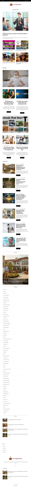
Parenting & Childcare (6, 384)
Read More (8, 157)
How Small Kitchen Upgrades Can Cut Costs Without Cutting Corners (20, 211)
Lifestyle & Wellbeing (6, 378)
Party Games (5, 386)
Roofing (4, 397)
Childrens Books (5, 310)
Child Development (15, 76)
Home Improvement (6, 361)
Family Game (5, 333)
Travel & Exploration (6, 410)
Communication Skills (6, 316)
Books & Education (5, 306)
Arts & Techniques (5, 297)
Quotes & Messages (6, 393)
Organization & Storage (6, 382)
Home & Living (5, 357)
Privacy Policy (4, 450)
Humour (4, 365)
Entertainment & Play (6, 331)
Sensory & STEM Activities (6, 403)
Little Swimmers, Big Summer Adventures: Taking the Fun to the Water (21, 240)
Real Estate (15, 279)
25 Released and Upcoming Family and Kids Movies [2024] (9, 103)
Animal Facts (5, 293)
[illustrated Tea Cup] (15, 4)
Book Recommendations (6, 304)
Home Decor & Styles (6, 359)
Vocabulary (4, 412)
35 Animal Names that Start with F (8, 50)
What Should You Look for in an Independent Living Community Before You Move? (20, 167)
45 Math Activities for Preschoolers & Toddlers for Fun (16, 424)
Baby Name (4, 302)
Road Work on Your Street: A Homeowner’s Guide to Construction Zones (20, 182)
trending (4, 67)
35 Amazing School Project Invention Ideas (9, 62)
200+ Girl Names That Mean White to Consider (15, 79)
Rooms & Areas (5, 399)
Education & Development (6, 323)
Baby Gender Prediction (6, 145)
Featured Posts (15, 9)
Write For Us (4, 448)
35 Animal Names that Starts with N (21, 50)
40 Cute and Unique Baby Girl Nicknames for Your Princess (22, 63)
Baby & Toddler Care (19, 145)
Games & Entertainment (6, 348)
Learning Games (5, 376)
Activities (4, 291)
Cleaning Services (5, 314)
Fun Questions (5, 344)
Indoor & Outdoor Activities (7, 369)
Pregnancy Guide (5, 391)
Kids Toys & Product (6, 374)
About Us (4, 446)
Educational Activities (6, 325)
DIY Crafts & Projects (23, 208)
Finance (22, 193)
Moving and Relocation (6, 380)
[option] (15, 270)
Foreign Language (5, 342)
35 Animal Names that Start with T (15, 124)
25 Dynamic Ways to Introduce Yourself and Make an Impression (15, 34)
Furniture (4, 346)
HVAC (4, 367)
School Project (5, 401)
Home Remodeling (5, 363)
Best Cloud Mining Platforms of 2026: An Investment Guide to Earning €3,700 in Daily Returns (21, 197)
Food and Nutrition (5, 340)
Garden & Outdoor (5, 350)
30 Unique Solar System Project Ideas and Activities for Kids (22, 103)
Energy (4, 329)
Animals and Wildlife (6, 295)
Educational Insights (6, 327)
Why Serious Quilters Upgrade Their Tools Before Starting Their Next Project (21, 226)
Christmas (4, 312)
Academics (4, 289)
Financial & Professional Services (7, 338)
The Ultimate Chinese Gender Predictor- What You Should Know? (8, 148)
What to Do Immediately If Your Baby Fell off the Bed (22, 148)
